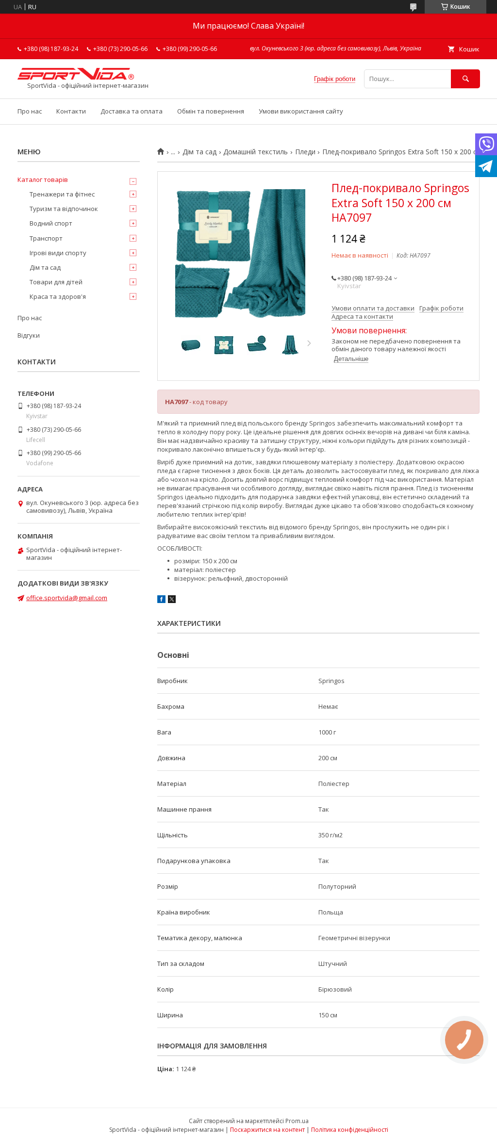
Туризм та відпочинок (64, 208)
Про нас (29, 111)
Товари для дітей (56, 282)
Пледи (305, 152)
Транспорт (46, 238)
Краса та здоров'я (58, 296)
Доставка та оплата (131, 111)
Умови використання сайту (301, 111)
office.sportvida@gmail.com (66, 598)
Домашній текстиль (255, 152)
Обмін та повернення (210, 111)
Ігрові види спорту (58, 252)
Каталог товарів (42, 179)
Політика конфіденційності (349, 1130)
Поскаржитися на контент (267, 1130)
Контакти (71, 111)
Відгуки (28, 335)
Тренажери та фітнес (62, 194)
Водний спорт (51, 223)
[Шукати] (465, 78)
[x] (172, 600)
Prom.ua (297, 1121)
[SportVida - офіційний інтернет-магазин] (75, 77)
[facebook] (161, 600)
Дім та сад (199, 152)
